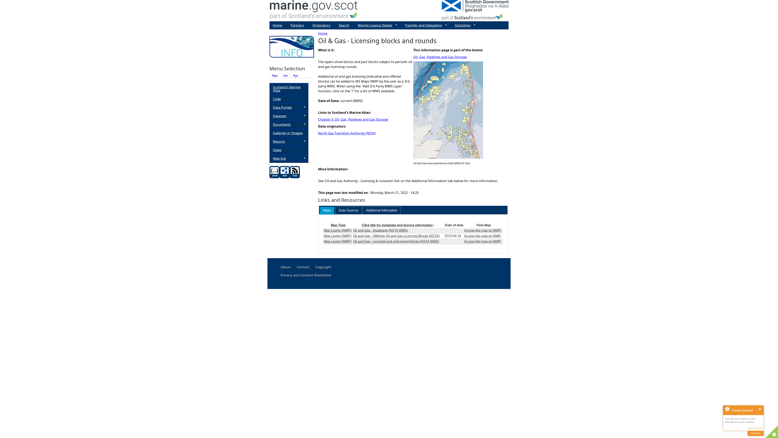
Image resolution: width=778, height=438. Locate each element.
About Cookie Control (727, 409)
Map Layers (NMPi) (338, 230)
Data (296, 75)
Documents (280, 124)
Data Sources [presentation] (348, 210)
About (286, 267)
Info (285, 75)
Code (277, 99)
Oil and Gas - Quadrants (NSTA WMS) (380, 230)
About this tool (755, 428)
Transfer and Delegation (422, 25)
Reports (277, 141)
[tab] (327, 211)
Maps (275, 75)
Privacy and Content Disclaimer (306, 275)
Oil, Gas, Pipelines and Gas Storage (440, 57)
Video (277, 150)
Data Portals (280, 107)
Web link (277, 158)
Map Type (338, 225)
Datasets (277, 116)
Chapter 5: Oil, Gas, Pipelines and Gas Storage (353, 119)
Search (344, 25)
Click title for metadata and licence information (397, 225)
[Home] (313, 10)
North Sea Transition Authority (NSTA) (347, 133)
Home (322, 33)
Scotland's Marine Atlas (286, 89)
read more (756, 433)
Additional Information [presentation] (381, 210)
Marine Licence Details (373, 25)
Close (760, 409)
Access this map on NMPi (482, 230)
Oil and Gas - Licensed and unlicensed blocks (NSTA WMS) (396, 241)
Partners (297, 25)
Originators (321, 25)
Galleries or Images (288, 133)
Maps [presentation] (327, 210)
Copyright (323, 267)
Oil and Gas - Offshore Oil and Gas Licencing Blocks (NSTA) (396, 236)
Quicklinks (461, 25)
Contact (303, 267)
